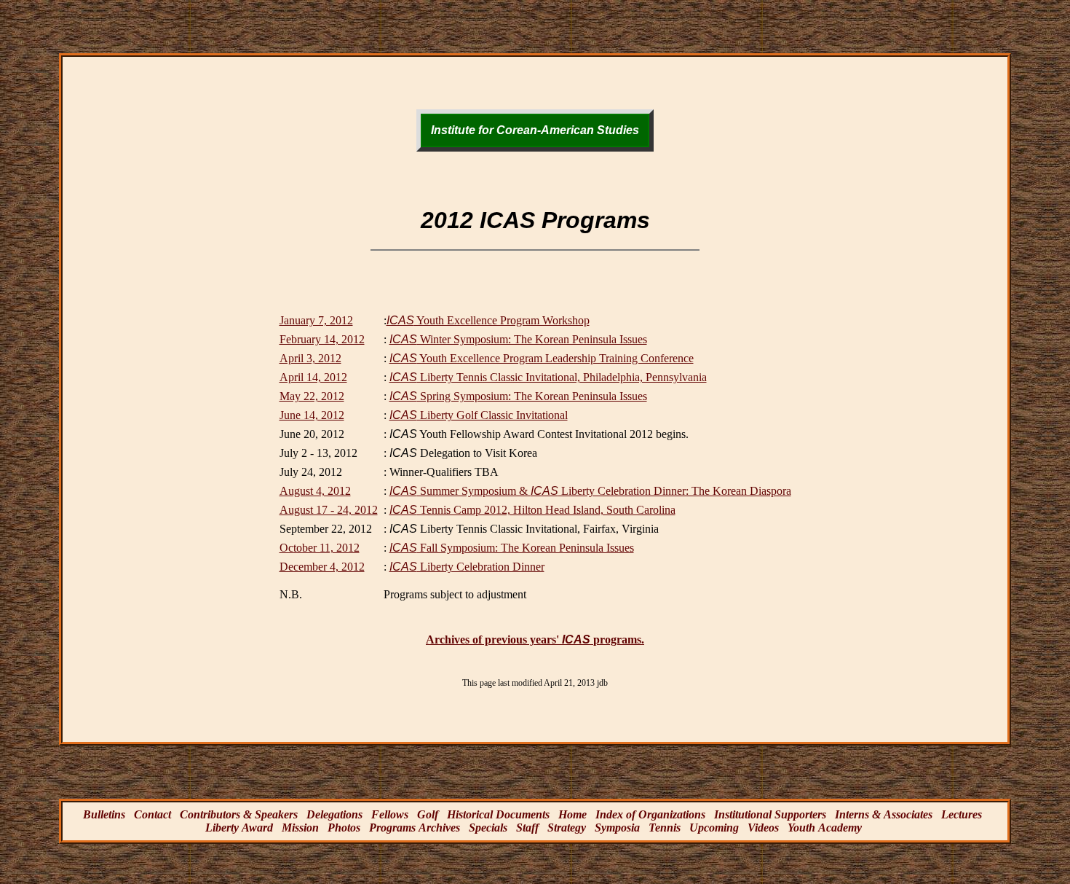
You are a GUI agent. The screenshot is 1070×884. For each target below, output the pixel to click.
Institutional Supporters (770, 814)
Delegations (334, 814)
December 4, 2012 (322, 566)
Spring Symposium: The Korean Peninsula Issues (518, 396)
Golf (427, 814)
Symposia (617, 827)
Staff (527, 827)
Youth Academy (825, 827)
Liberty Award (239, 827)
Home (572, 814)
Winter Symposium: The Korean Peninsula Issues (518, 339)
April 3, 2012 (310, 358)
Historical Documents (498, 814)
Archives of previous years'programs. (535, 639)
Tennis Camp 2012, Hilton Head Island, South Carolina (532, 510)
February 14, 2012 (322, 339)
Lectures (961, 814)
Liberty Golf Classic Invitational (478, 415)
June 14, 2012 (312, 415)
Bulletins (104, 814)
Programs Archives (414, 827)
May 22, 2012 (312, 396)
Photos (344, 827)
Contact (152, 814)
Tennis (665, 827)
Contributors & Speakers (239, 814)
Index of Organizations (650, 814)
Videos (763, 827)
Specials (488, 827)
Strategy (566, 827)
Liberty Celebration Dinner (466, 566)
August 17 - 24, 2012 (329, 510)
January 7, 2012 (316, 320)
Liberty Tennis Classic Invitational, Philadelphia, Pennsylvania (548, 377)
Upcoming (714, 827)
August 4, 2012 (315, 491)
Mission (300, 827)
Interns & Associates (883, 814)
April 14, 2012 (313, 377)
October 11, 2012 (320, 547)
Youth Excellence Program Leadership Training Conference (541, 358)
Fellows (389, 814)
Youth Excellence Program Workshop (488, 320)
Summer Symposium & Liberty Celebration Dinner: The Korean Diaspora (590, 491)
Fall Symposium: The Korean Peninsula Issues (511, 547)
